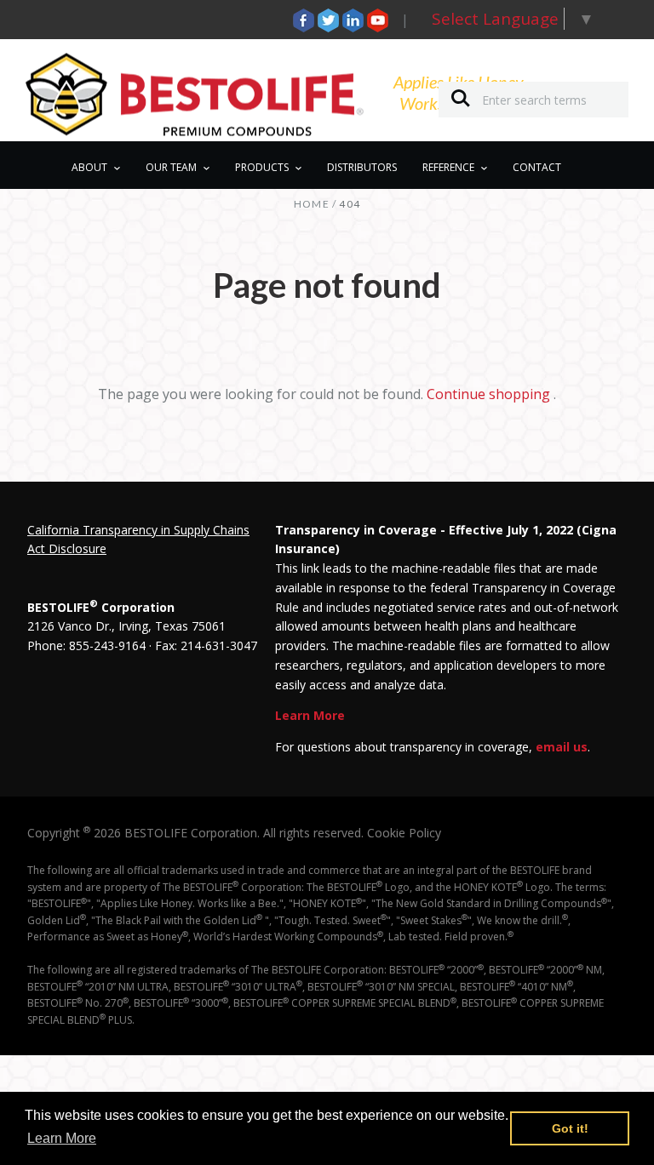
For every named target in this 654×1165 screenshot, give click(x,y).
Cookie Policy (404, 833)
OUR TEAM (171, 167)
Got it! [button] (570, 1128)
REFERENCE (448, 167)
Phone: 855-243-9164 (86, 645)
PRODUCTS (262, 167)
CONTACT (537, 167)
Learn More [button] (61, 1138)
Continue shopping (488, 394)
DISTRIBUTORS (362, 167)
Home (312, 203)
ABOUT (89, 167)
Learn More (310, 715)
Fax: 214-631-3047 (206, 645)
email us (562, 747)
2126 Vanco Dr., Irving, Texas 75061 (126, 626)
